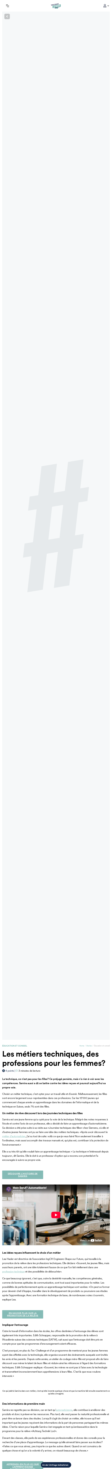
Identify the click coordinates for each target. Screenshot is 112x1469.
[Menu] (7, 5)
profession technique (13, 1271)
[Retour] (56, 16)
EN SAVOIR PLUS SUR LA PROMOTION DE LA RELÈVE (22, 1314)
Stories (89, 1045)
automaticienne (64, 1410)
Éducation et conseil (14, 1046)
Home (81, 1045)
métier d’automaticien (13, 1136)
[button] (105, 5)
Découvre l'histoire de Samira (23, 1174)
